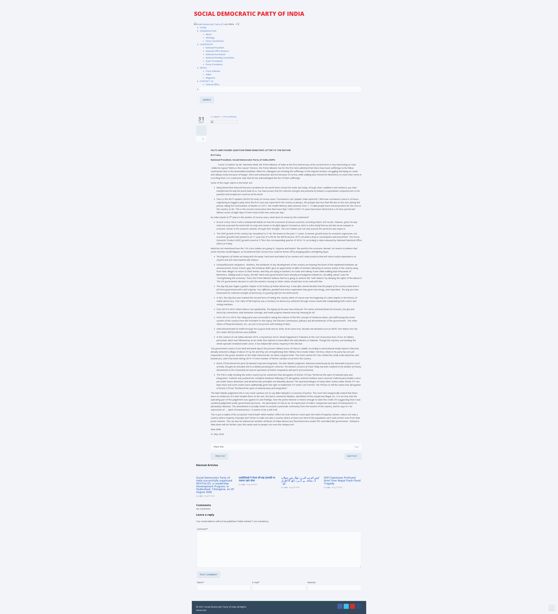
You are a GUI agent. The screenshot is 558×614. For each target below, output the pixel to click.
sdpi (201, 496)
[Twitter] (230, 446)
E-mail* (255, 582)
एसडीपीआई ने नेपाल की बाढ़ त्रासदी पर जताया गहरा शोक (257, 479)
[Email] (251, 446)
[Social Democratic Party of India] (211, 24)
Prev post (220, 456)
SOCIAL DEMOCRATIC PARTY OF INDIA (249, 14)
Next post (352, 456)
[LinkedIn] (243, 446)
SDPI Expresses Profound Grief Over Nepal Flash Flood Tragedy (342, 480)
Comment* (202, 528)
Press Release (230, 116)
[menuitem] (203, 27)
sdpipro (216, 116)
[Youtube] (352, 606)
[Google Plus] (235, 446)
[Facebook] (226, 446)
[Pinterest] (239, 446)
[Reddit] (247, 446)
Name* (200, 582)
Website (311, 582)
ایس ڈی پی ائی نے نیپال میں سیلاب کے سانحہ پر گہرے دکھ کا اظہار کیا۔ (300, 480)
